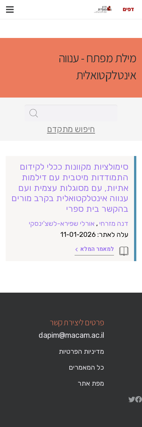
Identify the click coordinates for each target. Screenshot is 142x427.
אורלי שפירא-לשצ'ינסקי (62, 223)
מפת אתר (91, 383)
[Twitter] (131, 399)
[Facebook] (138, 399)
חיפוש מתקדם (71, 129)
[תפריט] (10, 9)
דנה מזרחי (113, 223)
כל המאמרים (86, 367)
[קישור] (128, 9)
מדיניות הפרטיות (81, 351)
